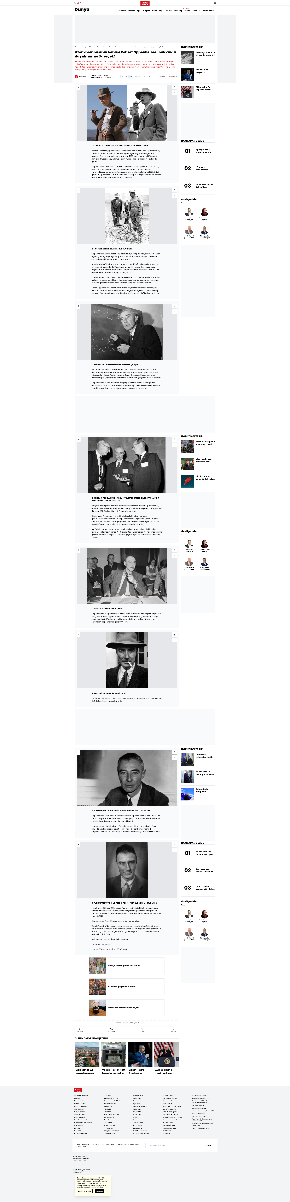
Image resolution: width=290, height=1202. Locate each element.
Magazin (146, 11)
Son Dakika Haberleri (81, 1095)
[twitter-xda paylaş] (127, 76)
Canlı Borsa (108, 1095)
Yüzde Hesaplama (198, 1114)
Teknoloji (178, 11)
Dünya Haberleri (79, 1112)
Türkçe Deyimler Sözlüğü (200, 1098)
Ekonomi (131, 11)
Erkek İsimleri (167, 1131)
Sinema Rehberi (109, 1125)
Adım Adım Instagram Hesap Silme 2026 (202, 1124)
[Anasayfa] (78, 1090)
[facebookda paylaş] (122, 76)
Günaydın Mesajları (140, 1106)
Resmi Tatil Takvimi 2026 (200, 1128)
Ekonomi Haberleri (80, 1101)
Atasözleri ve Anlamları (200, 1095)
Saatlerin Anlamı (139, 1101)
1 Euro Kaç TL (137, 1128)
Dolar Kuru (77, 1128)
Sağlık (161, 11)
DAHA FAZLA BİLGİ (84, 1191)
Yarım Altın (137, 1114)
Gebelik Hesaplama (199, 1108)
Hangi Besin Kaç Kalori (170, 1114)
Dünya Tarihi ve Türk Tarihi (172, 1106)
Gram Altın (137, 1109)
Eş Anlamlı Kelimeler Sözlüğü (172, 1117)
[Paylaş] (174, 87)
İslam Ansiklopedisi (169, 1109)
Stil (200, 11)
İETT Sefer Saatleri (198, 1105)
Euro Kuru (77, 1131)
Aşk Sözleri (136, 1104)
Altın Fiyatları (78, 1125)
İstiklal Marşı (108, 1106)
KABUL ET (99, 1191)
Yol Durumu (108, 1123)
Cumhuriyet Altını (139, 1120)
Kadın (154, 11)
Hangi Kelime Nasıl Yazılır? (172, 1120)
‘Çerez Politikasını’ (99, 1185)
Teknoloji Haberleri (80, 1120)
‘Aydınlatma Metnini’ (84, 1187)
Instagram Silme (109, 1133)
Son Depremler (109, 1117)
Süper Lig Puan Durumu (141, 1133)
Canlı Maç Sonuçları (140, 1131)
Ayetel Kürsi (137, 1098)
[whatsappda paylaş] (140, 76)
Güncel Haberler (79, 1104)
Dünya (82, 9)
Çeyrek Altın (137, 1112)
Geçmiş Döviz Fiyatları (199, 1116)
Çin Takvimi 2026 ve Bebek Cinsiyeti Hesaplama (201, 1102)
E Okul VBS (107, 1109)
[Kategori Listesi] (215, 2)
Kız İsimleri (166, 1133)
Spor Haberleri (79, 1109)
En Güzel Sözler (168, 1123)
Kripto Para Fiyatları (80, 1133)
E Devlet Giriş (108, 1112)
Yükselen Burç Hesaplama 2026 (203, 1111)
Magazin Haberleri (80, 1106)
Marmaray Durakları (169, 1128)
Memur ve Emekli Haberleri (83, 1123)
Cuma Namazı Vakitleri (112, 1101)
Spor (139, 11)
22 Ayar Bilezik (138, 1123)
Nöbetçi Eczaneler (110, 1104)
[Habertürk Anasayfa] (145, 3)
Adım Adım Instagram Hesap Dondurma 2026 (202, 1120)
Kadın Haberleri (79, 1117)
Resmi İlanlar (208, 11)
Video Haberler (168, 1095)
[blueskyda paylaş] (131, 76)
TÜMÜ (183, 203)
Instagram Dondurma (111, 1131)
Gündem (122, 11)
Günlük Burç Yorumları (111, 1114)
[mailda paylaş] (145, 76)
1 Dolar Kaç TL (137, 1125)
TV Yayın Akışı (108, 1128)
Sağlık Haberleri (79, 1114)
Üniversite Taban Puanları (171, 1101)
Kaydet (208, 1145)
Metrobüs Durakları (169, 1125)
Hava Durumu (108, 1120)
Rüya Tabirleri (167, 1104)
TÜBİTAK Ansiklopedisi (170, 1112)
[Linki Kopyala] (149, 76)
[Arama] (75, 2)
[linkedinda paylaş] (136, 76)
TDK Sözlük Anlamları (170, 1098)
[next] (178, 1059)
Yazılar (169, 11)
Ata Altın (136, 1117)
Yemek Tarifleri (138, 1095)
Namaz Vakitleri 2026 (111, 1098)
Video (194, 11)
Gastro (187, 11)
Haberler (77, 47)
